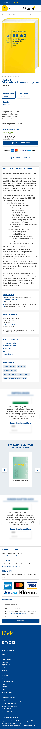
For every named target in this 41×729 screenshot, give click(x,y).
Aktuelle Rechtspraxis (9, 706)
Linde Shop (16, 2)
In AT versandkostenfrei (11, 129)
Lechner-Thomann (13, 76)
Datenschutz (17, 723)
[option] (20, 470)
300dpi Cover (8, 354)
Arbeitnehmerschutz (10, 370)
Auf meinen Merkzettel (22, 158)
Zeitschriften (6, 659)
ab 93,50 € (6, 103)
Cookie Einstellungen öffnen (20, 423)
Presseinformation (10, 343)
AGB (31, 721)
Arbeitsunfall (21, 366)
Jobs (3, 684)
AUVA (24, 378)
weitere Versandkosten (12, 566)
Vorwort (6, 351)
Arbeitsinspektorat (9, 366)
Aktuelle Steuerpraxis (9, 703)
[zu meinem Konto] (28, 9)
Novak (4, 76)
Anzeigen (5, 670)
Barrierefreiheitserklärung (19, 721)
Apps (3, 667)
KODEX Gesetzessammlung (11, 701)
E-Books (4, 657)
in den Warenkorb (23, 143)
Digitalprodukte (7, 665)
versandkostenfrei (11, 299)
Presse (4, 689)
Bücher (4, 654)
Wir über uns (6, 679)
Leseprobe (7, 348)
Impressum (5, 721)
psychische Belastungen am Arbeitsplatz (16, 374)
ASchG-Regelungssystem (12, 378)
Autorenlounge (7, 692)
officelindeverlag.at (10, 324)
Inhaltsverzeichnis (10, 346)
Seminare (5, 662)
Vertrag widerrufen (28, 726)
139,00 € (8, 95)
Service (4, 687)
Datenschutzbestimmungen (19, 613)
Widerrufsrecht (6, 723)
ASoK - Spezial (7, 711)
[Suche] (24, 9)
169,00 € (23, 95)
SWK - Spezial (6, 709)
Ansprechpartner (7, 681)
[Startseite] (6, 8)
